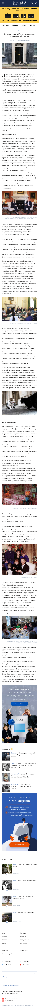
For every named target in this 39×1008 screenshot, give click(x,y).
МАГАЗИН (33, 25)
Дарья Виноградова (23, 40)
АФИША (15, 25)
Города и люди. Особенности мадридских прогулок (23, 897)
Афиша (4, 943)
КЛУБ (24, 25)
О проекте (23, 936)
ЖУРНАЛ (5, 25)
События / (14, 753)
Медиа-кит (5, 950)
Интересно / (15, 774)
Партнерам (23, 933)
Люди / (13, 763)
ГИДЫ (19, 30)
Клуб (3, 933)
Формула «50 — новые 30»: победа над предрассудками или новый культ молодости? (22, 776)
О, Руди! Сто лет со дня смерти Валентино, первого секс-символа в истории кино (23, 765)
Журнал (4, 940)
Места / (15, 864)
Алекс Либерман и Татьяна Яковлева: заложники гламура (21, 786)
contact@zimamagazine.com (13, 991)
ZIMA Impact (23, 943)
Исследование (24, 940)
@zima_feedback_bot (11, 993)
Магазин (4, 936)
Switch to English (7, 954)
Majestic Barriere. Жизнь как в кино (27, 880)
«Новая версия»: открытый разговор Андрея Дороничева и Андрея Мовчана (23, 755)
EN (33, 3)
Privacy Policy (24, 950)
